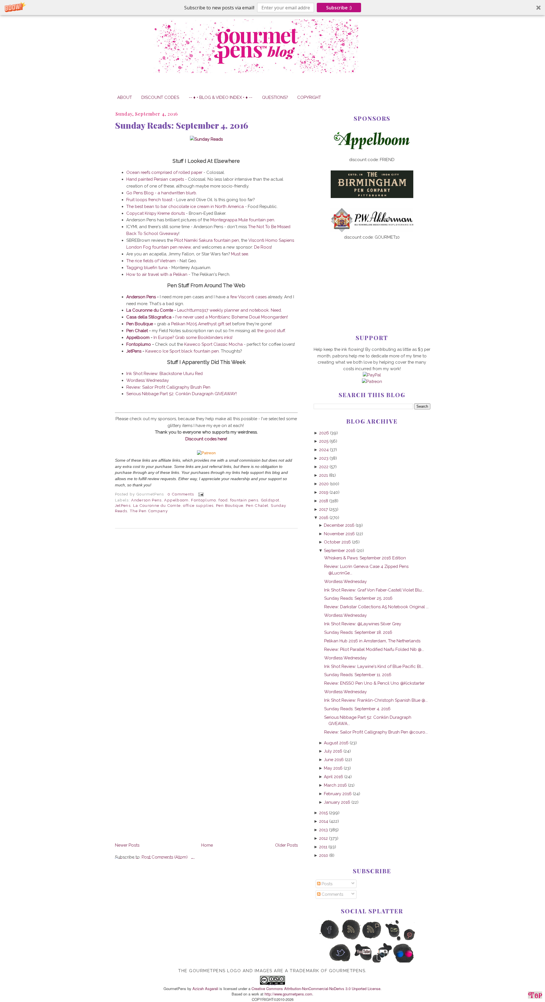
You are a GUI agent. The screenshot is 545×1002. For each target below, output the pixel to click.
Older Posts (286, 845)
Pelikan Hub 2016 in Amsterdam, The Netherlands (372, 640)
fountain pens (244, 500)
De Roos (262, 247)
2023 (323, 458)
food (223, 500)
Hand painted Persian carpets (155, 179)
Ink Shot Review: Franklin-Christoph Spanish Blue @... (376, 700)
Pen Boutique (139, 323)
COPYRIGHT (309, 97)
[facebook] (329, 939)
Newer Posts (127, 845)
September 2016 (339, 550)
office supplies (198, 505)
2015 (323, 812)
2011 (323, 846)
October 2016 (337, 541)
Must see (239, 253)
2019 (323, 492)
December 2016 (339, 525)
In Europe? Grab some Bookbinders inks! (193, 337)
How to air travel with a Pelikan (156, 274)
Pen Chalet (137, 330)
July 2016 (333, 751)
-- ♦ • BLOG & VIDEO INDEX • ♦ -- (220, 97)
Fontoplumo (138, 344)
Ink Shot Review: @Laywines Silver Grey (362, 623)
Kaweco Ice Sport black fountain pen (182, 351)
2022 (323, 466)
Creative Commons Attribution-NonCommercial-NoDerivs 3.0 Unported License (315, 988)
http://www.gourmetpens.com (288, 994)
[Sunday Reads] (206, 139)
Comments (331, 894)
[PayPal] (372, 374)
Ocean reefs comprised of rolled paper (164, 172)
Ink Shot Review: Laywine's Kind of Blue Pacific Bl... (374, 666)
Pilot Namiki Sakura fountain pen (206, 240)
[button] (272, 7)
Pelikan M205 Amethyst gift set (201, 323)
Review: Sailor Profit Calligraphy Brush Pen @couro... (376, 732)
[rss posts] (350, 939)
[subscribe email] (393, 939)
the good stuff (271, 330)
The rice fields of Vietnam (151, 260)
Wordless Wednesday (147, 380)
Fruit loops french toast (149, 199)
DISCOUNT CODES (160, 97)
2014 (323, 821)
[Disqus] (206, 610)
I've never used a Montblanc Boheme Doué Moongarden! (231, 316)
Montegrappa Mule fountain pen (242, 219)
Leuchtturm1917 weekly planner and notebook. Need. (229, 310)
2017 (323, 509)
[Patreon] (206, 453)
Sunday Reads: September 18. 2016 (358, 632)
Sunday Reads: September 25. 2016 (358, 598)
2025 (323, 441)
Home (207, 845)
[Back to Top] (535, 996)
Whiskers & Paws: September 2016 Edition (365, 557)
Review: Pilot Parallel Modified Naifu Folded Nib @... (374, 649)
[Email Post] (200, 494)
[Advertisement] (372, 278)
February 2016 (338, 793)
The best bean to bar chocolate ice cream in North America (185, 206)
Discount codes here (205, 438)
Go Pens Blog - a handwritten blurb (161, 192)
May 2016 (333, 768)
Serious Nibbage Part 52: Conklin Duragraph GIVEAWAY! (181, 393)
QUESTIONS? (275, 97)
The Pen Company (149, 511)
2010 (323, 855)
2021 (323, 475)
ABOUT (124, 97)
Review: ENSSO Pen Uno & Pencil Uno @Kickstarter (374, 683)
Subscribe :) (339, 8)
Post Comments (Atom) (165, 857)
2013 (323, 829)
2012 (323, 838)
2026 (324, 432)
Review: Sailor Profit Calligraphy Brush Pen (168, 387)
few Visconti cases (248, 296)
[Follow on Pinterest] (414, 939)
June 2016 (334, 759)
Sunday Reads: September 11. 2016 (357, 674)
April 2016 (333, 776)
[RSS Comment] (372, 939)
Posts (326, 883)
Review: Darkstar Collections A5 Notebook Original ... (376, 606)
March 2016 (335, 785)
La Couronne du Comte (149, 310)
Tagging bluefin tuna (146, 267)
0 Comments (180, 494)
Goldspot (270, 500)
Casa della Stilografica (148, 316)
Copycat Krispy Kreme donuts (155, 213)
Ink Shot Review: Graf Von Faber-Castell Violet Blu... (374, 590)
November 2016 (339, 533)
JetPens (133, 351)
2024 (324, 449)
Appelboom (138, 337)
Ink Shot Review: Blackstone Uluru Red (164, 373)
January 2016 (337, 802)
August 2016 (336, 742)
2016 (323, 517)
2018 (323, 500)
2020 (324, 483)
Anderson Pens (141, 296)
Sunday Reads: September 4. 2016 (181, 125)
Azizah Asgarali (205, 988)
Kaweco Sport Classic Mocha (213, 344)
